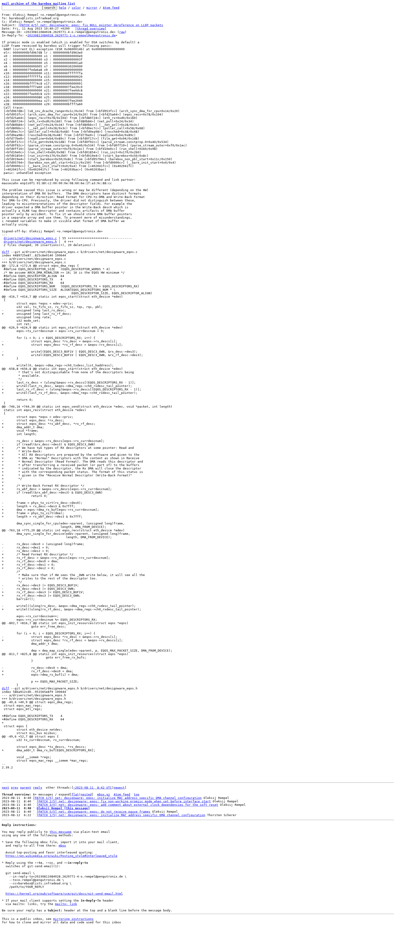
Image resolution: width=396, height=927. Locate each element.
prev (14, 787)
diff (5, 252)
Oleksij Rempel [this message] (63, 808)
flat (75, 794)
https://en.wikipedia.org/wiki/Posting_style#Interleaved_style (61, 856)
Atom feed (111, 7)
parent (25, 787)
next (5, 787)
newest (119, 787)
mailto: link (66, 904)
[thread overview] (90, 28)
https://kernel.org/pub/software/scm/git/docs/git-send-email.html (64, 893)
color (76, 7)
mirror (91, 7)
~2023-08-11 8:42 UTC (92, 787)
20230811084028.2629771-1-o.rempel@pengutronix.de (72, 35)
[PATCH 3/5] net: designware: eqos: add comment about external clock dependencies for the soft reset (127, 804)
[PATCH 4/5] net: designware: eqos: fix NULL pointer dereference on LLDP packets (90, 25)
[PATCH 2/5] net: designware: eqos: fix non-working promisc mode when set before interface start (124, 801)
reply (37, 787)
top (136, 794)
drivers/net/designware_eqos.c (30, 238)
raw (122, 32)
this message (61, 832)
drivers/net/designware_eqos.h (30, 241)
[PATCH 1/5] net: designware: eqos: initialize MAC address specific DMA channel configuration (117, 798)
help (62, 7)
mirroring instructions (73, 919)
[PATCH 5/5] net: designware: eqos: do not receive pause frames (93, 811)
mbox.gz (103, 794)
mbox (62, 845)
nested (86, 794)
